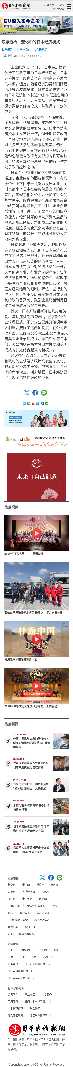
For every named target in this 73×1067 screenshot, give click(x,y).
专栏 (34, 957)
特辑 (45, 957)
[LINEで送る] (45, 394)
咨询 (61, 5)
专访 (10, 957)
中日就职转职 (15, 1008)
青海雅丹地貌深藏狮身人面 (20, 659)
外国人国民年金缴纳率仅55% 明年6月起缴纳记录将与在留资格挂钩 (31, 742)
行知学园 (30, 927)
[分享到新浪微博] (33, 403)
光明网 (55, 884)
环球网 (43, 898)
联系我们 (35, 1008)
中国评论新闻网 (36, 906)
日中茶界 (13, 964)
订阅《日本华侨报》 (36, 1001)
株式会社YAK (42, 920)
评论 (22, 957)
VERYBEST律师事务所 (21, 934)
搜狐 (54, 906)
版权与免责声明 (38, 1015)
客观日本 (13, 927)
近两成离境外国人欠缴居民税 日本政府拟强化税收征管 (31, 765)
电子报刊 (52, 5)
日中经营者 (58, 9)
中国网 (26, 884)
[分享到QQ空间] (29, 403)
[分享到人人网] (42, 403)
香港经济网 (28, 891)
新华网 (11, 884)
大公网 (11, 891)
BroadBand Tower (18, 920)
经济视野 (41, 49)
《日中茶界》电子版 (19, 978)
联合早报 (25, 913)
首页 (10, 950)
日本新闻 (25, 49)
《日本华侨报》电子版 (37, 964)
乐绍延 (8, 49)
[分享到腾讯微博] (38, 403)
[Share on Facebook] (36, 394)
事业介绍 (30, 994)
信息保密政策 (15, 1015)
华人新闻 (42, 950)
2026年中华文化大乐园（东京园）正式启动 (30, 706)
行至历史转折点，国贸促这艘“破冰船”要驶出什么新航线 (31, 786)
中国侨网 (27, 898)
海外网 (11, 898)
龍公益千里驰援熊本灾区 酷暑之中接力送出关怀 (33, 612)
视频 (56, 950)
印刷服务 (13, 1001)
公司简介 (13, 994)
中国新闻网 (14, 906)
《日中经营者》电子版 (20, 971)
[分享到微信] (46, 403)
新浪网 (40, 884)
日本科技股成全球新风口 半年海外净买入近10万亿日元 (31, 828)
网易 (10, 913)
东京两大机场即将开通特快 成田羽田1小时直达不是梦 (31, 849)
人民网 (45, 891)
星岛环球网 (43, 913)
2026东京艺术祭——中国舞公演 (23, 553)
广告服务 (47, 994)
